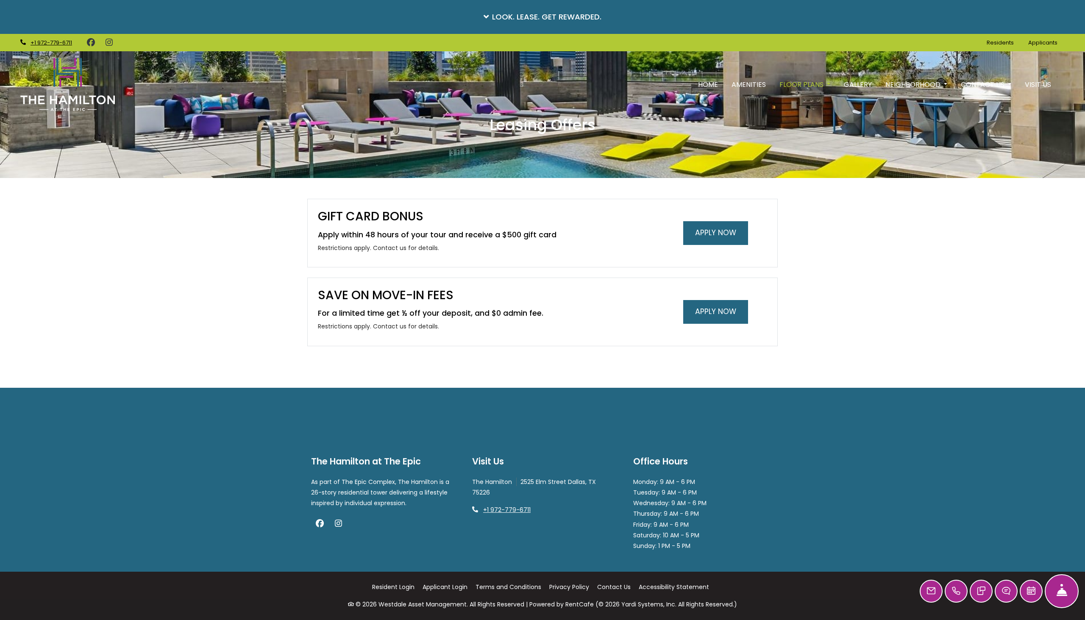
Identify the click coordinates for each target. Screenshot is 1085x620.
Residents (1004, 42)
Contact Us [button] (983, 84)
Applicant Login (445, 586)
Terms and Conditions (508, 586)
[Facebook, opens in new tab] (90, 42)
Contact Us (614, 587)
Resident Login (393, 586)
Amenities (749, 84)
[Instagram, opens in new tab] (108, 42)
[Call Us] (956, 591)
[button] (542, 17)
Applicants (1046, 42)
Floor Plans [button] (802, 84)
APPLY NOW (721, 232)
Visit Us (1038, 84)
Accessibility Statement (674, 586)
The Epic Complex (368, 482)
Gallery (858, 84)
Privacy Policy (569, 586)
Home (708, 84)
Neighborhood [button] (913, 84)
